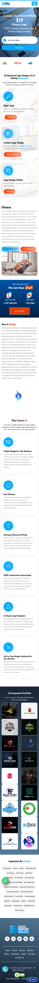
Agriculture (28, 873)
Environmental (8, 896)
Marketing (15, 954)
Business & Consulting (11, 887)
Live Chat (30, 303)
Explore (9, 191)
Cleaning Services (30, 868)
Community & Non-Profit (27, 887)
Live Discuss (28, 249)
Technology (10, 873)
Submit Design (12, 154)
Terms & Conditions (12, 979)
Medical (23, 901)
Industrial (7, 901)
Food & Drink (19, 896)
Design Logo (19, 48)
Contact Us (19, 957)
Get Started (19, 311)
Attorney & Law (29, 878)
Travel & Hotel (18, 905)
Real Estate (31, 901)
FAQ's (23, 954)
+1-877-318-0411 (10, 249)
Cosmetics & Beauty (12, 892)
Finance (21, 868)
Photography (7, 868)
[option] (5, 63)
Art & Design (19, 878)
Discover (11, 117)
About (14, 950)
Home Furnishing (30, 896)
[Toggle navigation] (34, 3)
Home (8, 950)
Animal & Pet (9, 878)
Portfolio (31, 954)
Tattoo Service (19, 910)
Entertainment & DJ (27, 892)
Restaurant (8, 905)
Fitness (15, 868)
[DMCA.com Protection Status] (19, 975)
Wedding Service (29, 905)
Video (6, 954)
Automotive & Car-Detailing (13, 882)
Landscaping (15, 901)
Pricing (22, 950)
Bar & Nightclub (29, 882)
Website (30, 950)
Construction (20, 873)
